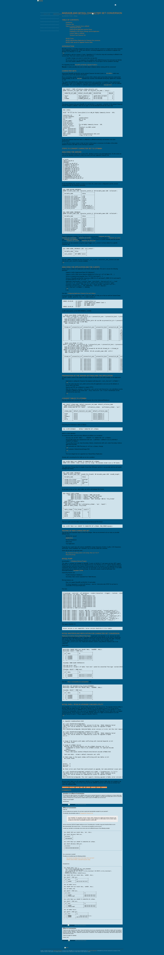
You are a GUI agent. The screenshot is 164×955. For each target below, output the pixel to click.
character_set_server (114, 238)
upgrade (77, 787)
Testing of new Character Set (78, 35)
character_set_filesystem (89, 240)
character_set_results (85, 238)
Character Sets (70, 24)
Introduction (69, 22)
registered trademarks (57, 950)
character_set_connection (69, 238)
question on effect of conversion (73, 793)
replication (93, 787)
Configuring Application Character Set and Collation (82, 293)
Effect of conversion (69, 807)
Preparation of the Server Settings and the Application (84, 31)
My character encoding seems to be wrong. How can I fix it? (82, 553)
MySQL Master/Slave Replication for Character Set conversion (83, 40)
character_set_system (73, 240)
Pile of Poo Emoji (70, 554)
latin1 (81, 787)
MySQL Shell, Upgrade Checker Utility (79, 42)
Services (45, 17)
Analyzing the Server (75, 27)
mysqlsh (98, 787)
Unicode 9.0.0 (108, 85)
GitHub (81, 570)
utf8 (84, 787)
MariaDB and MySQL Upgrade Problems (86, 64)
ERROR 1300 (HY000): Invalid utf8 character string (78, 859)
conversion (72, 787)
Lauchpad (76, 570)
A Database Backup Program (79, 561)
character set (65, 787)
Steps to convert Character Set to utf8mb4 (77, 26)
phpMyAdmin (69, 538)
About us (45, 14)
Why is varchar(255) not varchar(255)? (78, 682)
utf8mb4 (88, 787)
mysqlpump (104, 787)
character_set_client (104, 236)
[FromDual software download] (95, 14)
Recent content (48, 29)
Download (45, 26)
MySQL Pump (70, 38)
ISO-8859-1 (109, 73)
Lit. (63, 53)
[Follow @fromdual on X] (66, 947)
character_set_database (71, 239)
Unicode (79, 78)
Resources (83, 14)
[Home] (40, 1)
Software (70, 14)
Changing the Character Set (86, 813)
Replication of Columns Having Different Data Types (76, 636)
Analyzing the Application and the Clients (81, 29)
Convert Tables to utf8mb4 (77, 33)
